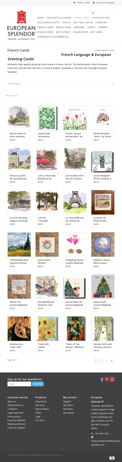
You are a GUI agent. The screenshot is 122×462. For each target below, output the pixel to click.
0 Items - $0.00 (83, 2)
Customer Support (16, 427)
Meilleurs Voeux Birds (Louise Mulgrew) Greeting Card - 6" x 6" (102, 261)
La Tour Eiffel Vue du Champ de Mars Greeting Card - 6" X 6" (75, 219)
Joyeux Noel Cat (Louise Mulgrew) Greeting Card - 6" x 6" (74, 303)
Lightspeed (57, 455)
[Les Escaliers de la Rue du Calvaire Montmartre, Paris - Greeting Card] (75, 160)
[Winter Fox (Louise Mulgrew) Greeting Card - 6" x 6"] (19, 286)
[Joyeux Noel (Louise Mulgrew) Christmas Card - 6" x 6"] (103, 286)
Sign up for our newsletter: (24, 379)
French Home (63, 27)
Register (67, 401)
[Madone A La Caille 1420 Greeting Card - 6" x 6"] (19, 328)
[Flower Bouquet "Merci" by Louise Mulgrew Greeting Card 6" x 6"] (103, 118)
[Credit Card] (111, 458)
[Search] (93, 13)
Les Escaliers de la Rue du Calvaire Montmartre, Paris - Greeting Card (75, 177)
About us (11, 401)
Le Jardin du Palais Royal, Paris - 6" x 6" (100, 219)
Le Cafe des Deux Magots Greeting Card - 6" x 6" (19, 219)
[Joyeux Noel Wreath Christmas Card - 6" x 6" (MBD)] (47, 244)
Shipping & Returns (16, 424)
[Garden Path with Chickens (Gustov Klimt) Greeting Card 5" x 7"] (103, 328)
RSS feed (39, 420)
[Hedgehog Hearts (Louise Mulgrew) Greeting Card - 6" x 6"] (75, 244)
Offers (38, 412)
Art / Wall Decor (83, 22)
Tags (37, 416)
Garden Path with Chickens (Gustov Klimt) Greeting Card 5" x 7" (103, 346)
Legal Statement (15, 412)
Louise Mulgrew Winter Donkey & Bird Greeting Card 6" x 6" (102, 177)
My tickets (68, 408)
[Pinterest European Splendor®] (106, 379)
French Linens (45, 27)
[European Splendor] (21, 25)
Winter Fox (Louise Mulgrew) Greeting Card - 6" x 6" (18, 303)
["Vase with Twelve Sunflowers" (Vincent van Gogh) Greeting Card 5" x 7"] (47, 328)
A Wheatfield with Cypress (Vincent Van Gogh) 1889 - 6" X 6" (19, 261)
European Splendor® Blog (52, 36)
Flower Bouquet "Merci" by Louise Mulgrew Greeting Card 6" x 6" (103, 135)
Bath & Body (63, 32)
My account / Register (105, 2)
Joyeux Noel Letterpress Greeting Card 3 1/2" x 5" (46, 135)
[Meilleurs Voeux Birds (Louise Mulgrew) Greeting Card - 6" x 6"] (103, 244)
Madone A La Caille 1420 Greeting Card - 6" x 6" (18, 346)
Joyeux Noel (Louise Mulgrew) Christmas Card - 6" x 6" (102, 303)
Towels (91, 27)
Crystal (66, 22)
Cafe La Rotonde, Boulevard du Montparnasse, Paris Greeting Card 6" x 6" (47, 177)
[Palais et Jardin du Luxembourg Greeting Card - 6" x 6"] (19, 160)
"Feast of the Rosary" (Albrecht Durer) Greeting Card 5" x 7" (75, 346)
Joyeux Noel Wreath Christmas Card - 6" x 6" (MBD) (46, 261)
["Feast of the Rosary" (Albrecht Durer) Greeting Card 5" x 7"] (75, 328)
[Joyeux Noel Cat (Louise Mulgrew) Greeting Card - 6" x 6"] (75, 286)
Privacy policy (13, 416)
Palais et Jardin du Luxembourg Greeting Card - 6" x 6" (18, 177)
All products (41, 401)
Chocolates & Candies (59, 17)
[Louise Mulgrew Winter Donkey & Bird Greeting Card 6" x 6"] (103, 160)
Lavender (79, 27)
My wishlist (68, 412)
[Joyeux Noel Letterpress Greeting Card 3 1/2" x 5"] (47, 118)
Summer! (102, 27)
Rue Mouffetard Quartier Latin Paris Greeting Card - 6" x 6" (46, 303)
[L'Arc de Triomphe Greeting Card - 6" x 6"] (47, 202)
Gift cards (96, 32)
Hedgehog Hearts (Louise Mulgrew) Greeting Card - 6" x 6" (75, 261)
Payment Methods (16, 420)
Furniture (101, 22)
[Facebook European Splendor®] (101, 379)
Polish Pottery (101, 17)
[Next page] (111, 361)
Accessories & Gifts (48, 22)
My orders (68, 405)
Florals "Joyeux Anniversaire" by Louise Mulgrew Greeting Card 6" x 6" (74, 135)
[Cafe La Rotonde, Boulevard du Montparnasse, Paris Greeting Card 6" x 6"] (47, 160)
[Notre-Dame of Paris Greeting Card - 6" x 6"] (19, 118)
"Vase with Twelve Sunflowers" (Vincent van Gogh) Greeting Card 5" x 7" (46, 346)
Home (40, 17)
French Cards (82, 17)
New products (42, 408)
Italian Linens (45, 32)
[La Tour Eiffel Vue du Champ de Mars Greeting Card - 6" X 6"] (75, 202)
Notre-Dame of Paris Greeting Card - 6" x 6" (18, 135)
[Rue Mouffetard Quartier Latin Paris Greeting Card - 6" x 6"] (47, 286)
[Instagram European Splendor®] (112, 379)
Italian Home (80, 32)
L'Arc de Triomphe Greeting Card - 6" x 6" (46, 219)
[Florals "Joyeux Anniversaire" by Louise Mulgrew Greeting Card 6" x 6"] (75, 118)
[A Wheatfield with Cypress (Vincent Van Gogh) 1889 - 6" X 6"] (19, 244)
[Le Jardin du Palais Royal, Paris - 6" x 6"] (103, 202)
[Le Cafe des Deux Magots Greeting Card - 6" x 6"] (19, 202)
